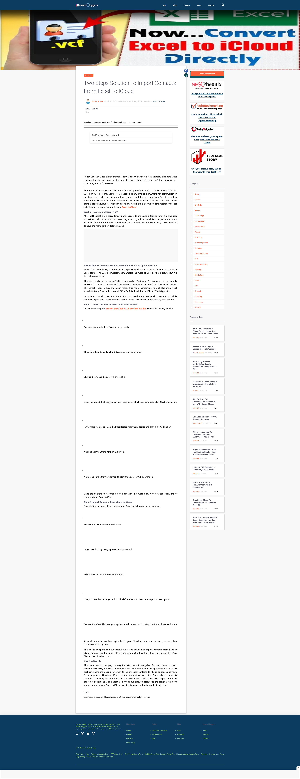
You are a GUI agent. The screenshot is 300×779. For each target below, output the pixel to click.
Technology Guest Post (100, 754)
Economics (199, 302)
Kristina (196, 441)
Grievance (129, 738)
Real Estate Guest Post (134, 754)
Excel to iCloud (129, 207)
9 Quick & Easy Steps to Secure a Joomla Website (204, 347)
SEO (196, 259)
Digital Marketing (201, 264)
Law (196, 286)
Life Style (198, 205)
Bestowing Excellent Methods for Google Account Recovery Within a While (205, 365)
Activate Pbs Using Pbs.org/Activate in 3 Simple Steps (202, 484)
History (197, 194)
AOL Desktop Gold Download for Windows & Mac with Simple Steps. (204, 401)
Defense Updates (201, 243)
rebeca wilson (97, 101)
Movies (197, 232)
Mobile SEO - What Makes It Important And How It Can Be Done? (205, 384)
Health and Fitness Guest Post (101, 757)
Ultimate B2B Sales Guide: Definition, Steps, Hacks (204, 468)
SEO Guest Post (117, 754)
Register (211, 5)
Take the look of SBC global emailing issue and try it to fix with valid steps (205, 331)
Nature (197, 210)
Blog (174, 5)
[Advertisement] (131, 245)
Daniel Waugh (198, 423)
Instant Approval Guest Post (188, 754)
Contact (129, 734)
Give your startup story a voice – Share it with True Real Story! (207, 170)
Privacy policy (156, 734)
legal (153, 738)
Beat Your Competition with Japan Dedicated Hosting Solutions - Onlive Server (205, 520)
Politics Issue (200, 226)
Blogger (196, 338)
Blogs (179, 730)
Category (88, 75)
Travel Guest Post (82, 754)
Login (199, 5)
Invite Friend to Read (207, 74)
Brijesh (195, 473)
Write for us (130, 743)
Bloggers (187, 5)
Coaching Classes (201, 253)
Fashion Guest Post (152, 754)
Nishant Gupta (198, 353)
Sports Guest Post (168, 754)
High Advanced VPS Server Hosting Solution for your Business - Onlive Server (204, 452)
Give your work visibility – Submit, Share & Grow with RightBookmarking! (207, 117)
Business (198, 248)
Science (198, 307)
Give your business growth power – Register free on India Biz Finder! (207, 139)
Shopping (198, 296)
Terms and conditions (159, 730)
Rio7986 (195, 390)
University (198, 291)
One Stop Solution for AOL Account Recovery (205, 418)
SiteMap (205, 738)
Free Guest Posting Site (210, 754)
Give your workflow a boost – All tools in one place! (207, 95)
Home (164, 5)
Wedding (198, 270)
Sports (197, 200)
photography (199, 221)
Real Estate (199, 275)
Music (197, 280)
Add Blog (180, 738)
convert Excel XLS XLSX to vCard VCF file (126, 308)
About (128, 730)
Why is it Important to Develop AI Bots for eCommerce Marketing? (203, 434)
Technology (199, 216)
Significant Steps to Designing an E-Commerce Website (204, 502)
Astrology (198, 237)
